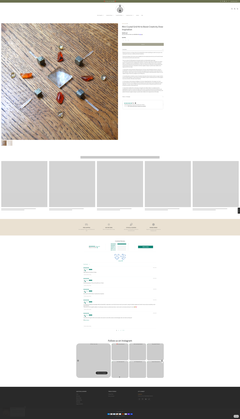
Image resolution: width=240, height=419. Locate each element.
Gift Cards (78, 396)
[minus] (123, 40)
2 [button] (118, 330)
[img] (86, 267)
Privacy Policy (110, 394)
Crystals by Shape (119, 15)
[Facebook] (221, 1)
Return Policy (78, 398)
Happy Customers (79, 403)
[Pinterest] (222, 1)
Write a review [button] (146, 247)
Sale (142, 15)
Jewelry (137, 15)
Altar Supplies (99, 15)
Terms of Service (111, 396)
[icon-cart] (237, 8)
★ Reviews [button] (239, 211)
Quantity (124, 37)
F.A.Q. (77, 394)
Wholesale (78, 401)
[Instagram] (224, 1)
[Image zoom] (59, 81)
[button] (143, 44)
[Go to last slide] (78, 361)
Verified (119, 260)
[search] (231, 8)
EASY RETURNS (108, 227)
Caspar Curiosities (121, 415)
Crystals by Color (129, 15)
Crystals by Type (109, 15)
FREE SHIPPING (86, 227)
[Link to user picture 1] (87, 322)
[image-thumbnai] (4, 143)
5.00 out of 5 (97, 246)
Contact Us (140, 394)
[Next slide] (162, 361)
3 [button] (120, 330)
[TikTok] (226, 1)
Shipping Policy (79, 400)
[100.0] (116, 256)
